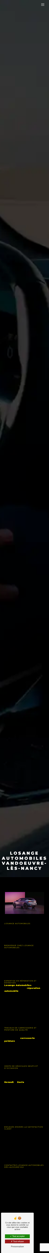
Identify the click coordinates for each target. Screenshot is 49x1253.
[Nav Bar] (42, 4)
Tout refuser (18, 1241)
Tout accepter (18, 1236)
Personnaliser (17, 1246)
